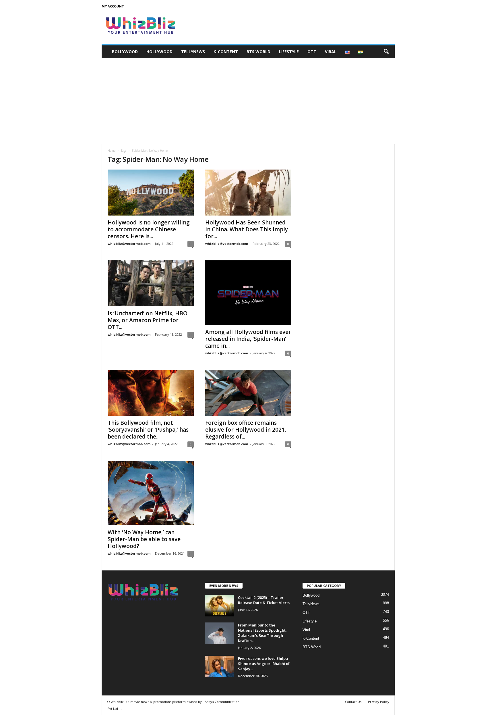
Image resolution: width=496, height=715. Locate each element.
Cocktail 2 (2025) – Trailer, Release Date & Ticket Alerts (264, 600)
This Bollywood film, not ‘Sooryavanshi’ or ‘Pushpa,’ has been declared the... (148, 429)
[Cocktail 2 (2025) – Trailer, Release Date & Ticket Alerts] (219, 605)
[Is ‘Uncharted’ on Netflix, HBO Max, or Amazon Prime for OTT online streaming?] (151, 283)
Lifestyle (289, 51)
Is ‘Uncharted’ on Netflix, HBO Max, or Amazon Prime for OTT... (147, 320)
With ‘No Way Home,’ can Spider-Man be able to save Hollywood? (144, 539)
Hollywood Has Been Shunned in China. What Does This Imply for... (246, 229)
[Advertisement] (248, 101)
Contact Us (353, 701)
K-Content (226, 51)
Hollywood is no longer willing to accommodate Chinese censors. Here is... (149, 229)
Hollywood (159, 51)
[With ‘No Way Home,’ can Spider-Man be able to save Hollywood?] (151, 493)
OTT (311, 51)
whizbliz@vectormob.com (129, 243)
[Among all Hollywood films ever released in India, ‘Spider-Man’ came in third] (248, 292)
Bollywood (125, 51)
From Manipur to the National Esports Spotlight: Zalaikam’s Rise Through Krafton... (262, 632)
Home (111, 151)
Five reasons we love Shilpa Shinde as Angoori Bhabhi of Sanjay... (264, 663)
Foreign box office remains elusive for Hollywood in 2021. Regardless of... (245, 429)
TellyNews (193, 51)
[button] (386, 51)
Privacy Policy (378, 701)
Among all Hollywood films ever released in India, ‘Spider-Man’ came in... (248, 338)
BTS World (258, 51)
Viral (330, 51)
